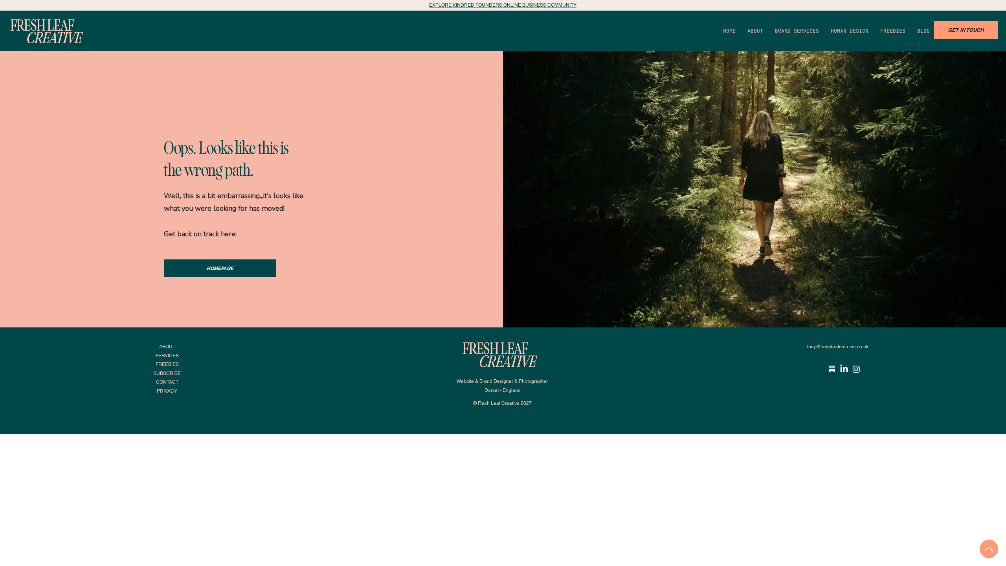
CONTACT (167, 382)
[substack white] (832, 369)
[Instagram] (856, 369)
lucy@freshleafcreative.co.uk (837, 346)
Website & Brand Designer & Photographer (502, 381)
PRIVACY (167, 391)
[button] (849, 31)
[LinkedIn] (844, 369)
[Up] (989, 549)
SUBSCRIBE (167, 373)
